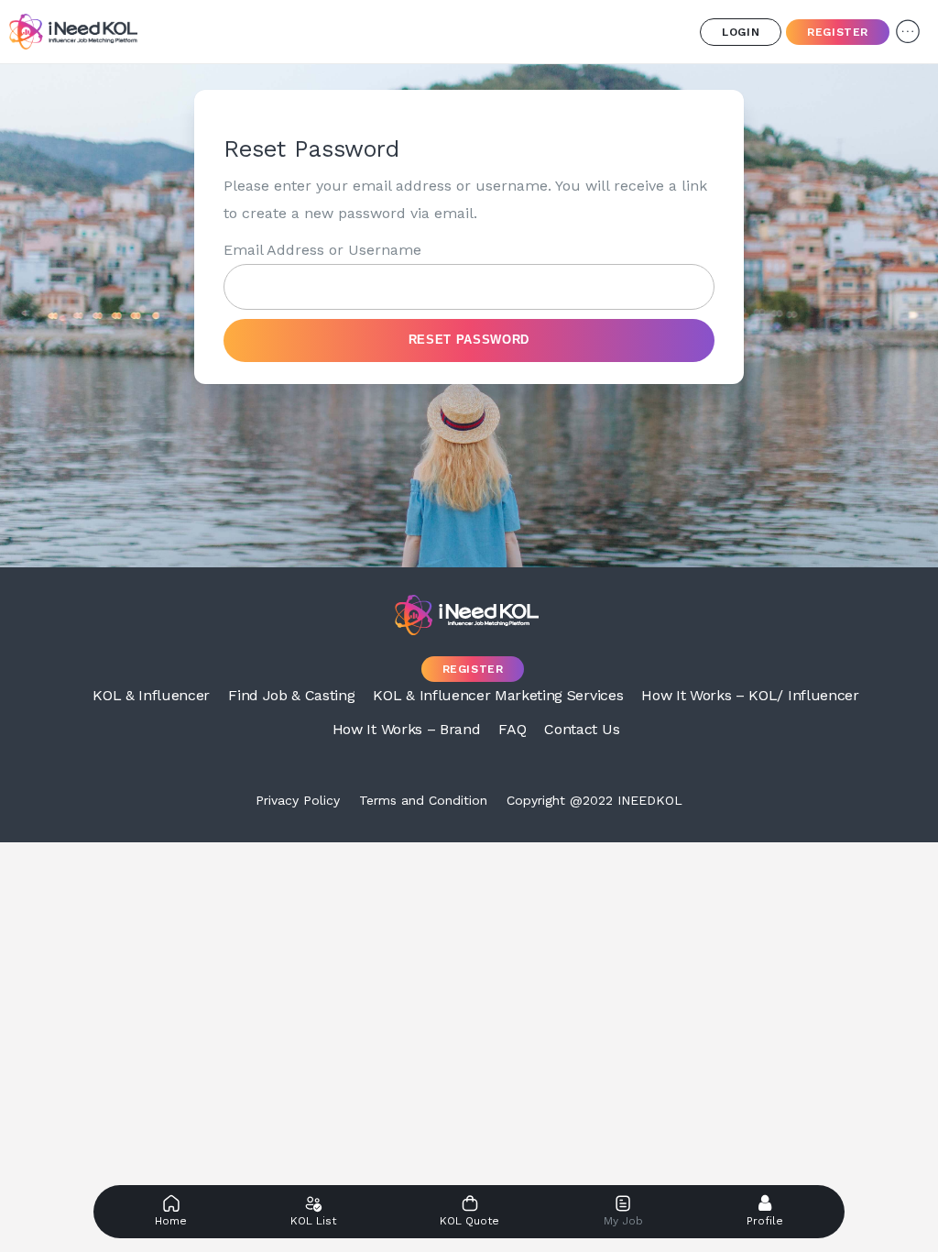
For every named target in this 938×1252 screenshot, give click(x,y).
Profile (765, 1220)
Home (171, 1220)
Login (740, 32)
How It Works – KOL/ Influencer (749, 695)
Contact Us (581, 729)
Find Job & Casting (291, 695)
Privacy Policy (298, 800)
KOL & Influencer (151, 695)
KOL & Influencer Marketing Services (498, 695)
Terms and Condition (423, 800)
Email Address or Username (322, 249)
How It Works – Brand (407, 729)
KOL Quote (469, 1220)
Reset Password (469, 339)
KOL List (313, 1220)
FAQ (512, 729)
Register (837, 32)
